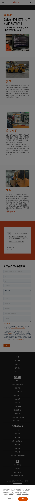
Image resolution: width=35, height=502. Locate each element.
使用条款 (19, 494)
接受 (23, 499)
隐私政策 (11, 494)
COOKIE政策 (25, 494)
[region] (17, 493)
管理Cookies (11, 499)
